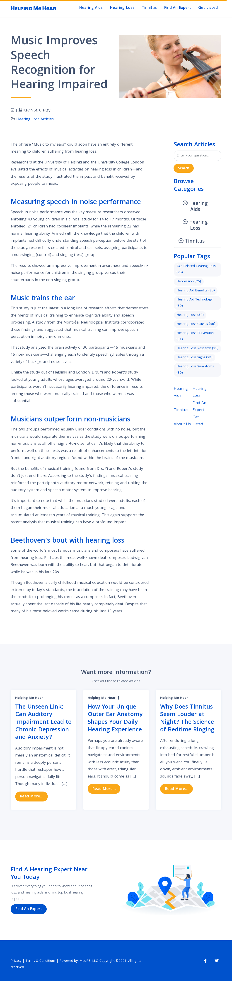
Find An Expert (177, 8)
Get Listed (208, 8)
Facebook (205, 961)
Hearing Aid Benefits (195, 291)
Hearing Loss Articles (35, 119)
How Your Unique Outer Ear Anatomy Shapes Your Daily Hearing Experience (115, 718)
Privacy (16, 961)
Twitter (217, 961)
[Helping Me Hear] (33, 8)
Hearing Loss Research (197, 349)
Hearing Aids (91, 8)
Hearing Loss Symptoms (195, 370)
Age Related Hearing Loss (196, 269)
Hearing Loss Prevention (195, 336)
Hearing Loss (122, 8)
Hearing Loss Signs (194, 358)
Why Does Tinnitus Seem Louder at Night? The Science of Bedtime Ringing (187, 718)
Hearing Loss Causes (195, 324)
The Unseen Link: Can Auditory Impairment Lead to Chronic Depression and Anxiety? (43, 722)
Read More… (34, 796)
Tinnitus (149, 8)
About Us (182, 424)
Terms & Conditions (40, 961)
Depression (188, 282)
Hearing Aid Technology (194, 303)
